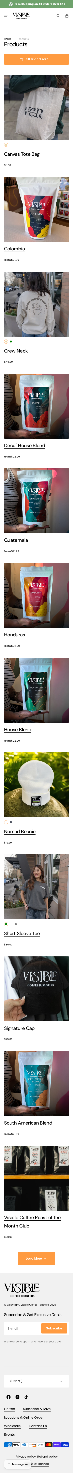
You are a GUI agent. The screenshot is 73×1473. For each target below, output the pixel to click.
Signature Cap (19, 1028)
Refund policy (47, 1456)
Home (7, 39)
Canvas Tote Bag (22, 154)
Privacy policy (26, 1456)
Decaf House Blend (24, 445)
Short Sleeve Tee (22, 933)
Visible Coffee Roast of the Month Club (32, 1221)
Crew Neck (16, 351)
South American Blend (28, 1123)
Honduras (14, 635)
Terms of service (36, 1464)
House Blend (17, 729)
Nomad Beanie (19, 831)
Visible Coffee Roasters (35, 1304)
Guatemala (16, 540)
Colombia (14, 249)
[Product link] (36, 121)
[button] (5, 15)
